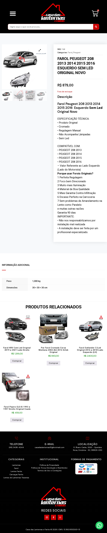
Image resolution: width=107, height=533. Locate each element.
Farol (70, 52)
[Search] (96, 27)
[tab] (17, 265)
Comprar (17, 361)
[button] (13, 13)
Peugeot (76, 52)
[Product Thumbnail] (39, 50)
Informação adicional (16, 265)
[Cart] (95, 13)
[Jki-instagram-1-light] (46, 517)
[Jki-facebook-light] (53, 517)
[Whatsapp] (60, 517)
